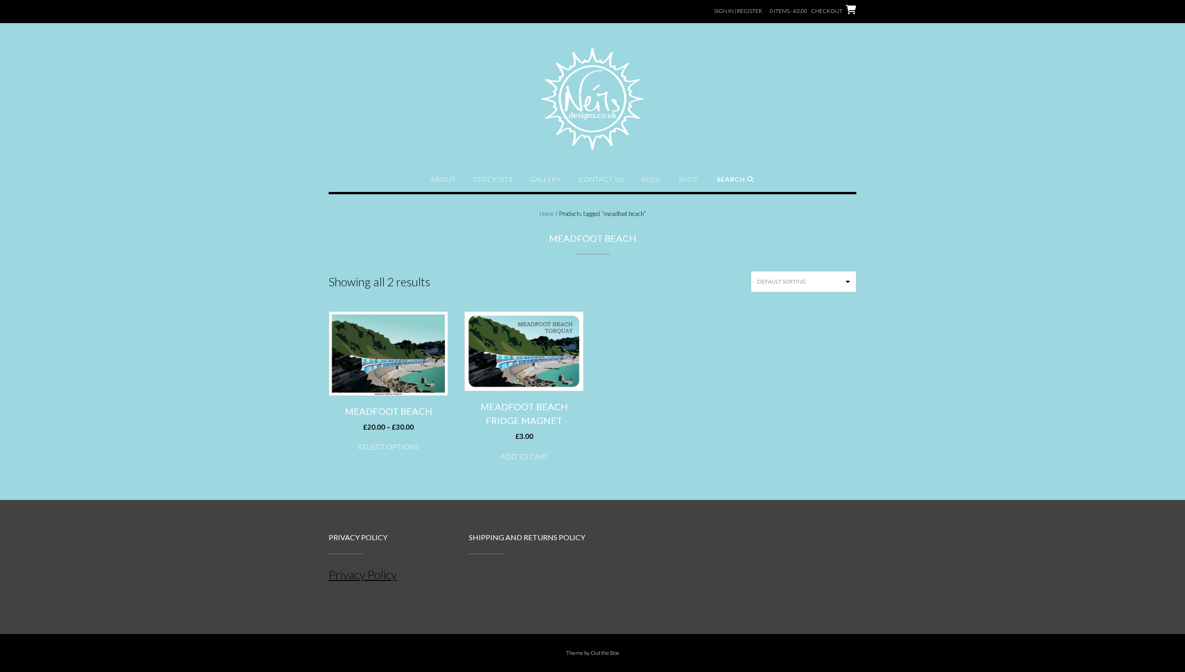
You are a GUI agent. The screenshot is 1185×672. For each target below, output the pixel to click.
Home (546, 213)
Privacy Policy (363, 574)
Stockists (493, 179)
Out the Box (605, 652)
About (443, 179)
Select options (388, 446)
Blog (651, 179)
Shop (688, 179)
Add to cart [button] (524, 456)
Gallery (545, 179)
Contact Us (601, 179)
